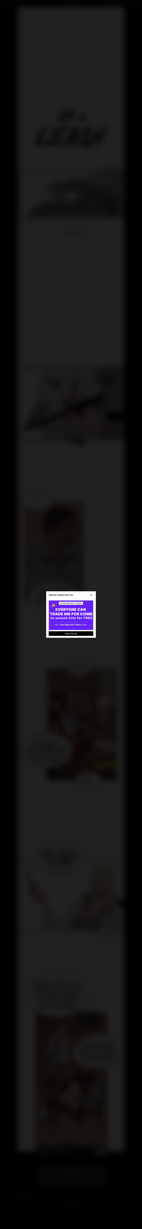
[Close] (91, 595)
